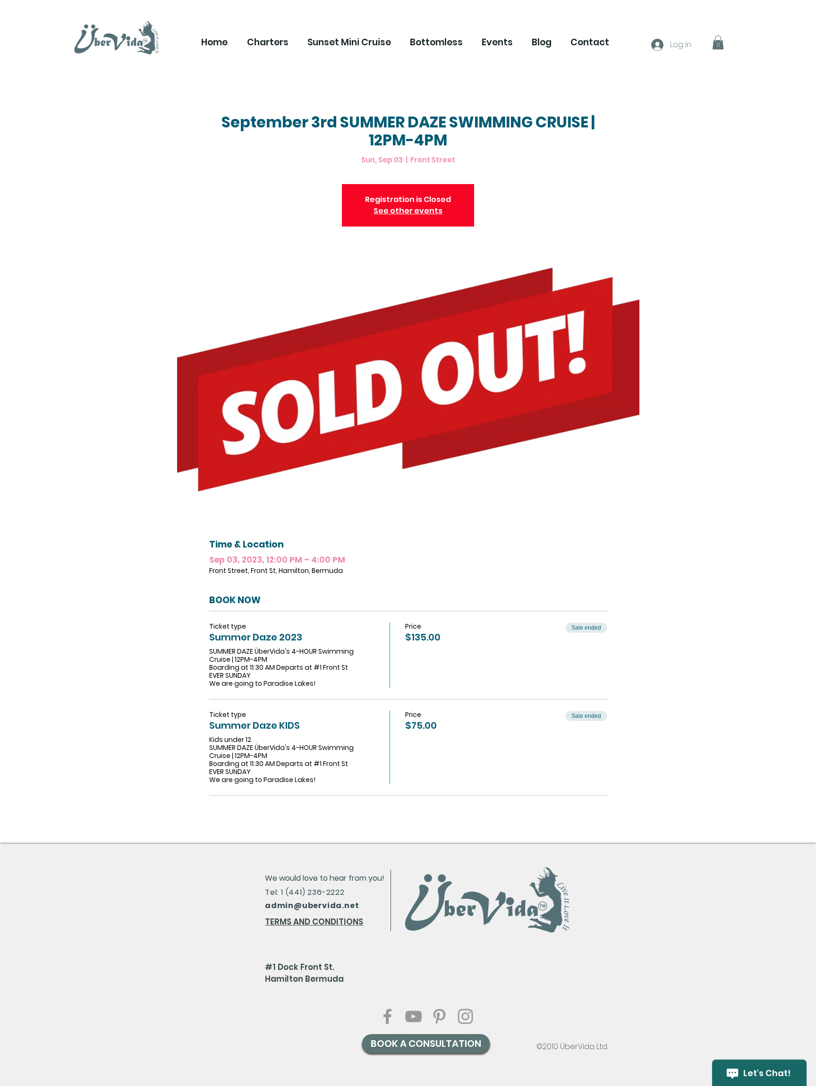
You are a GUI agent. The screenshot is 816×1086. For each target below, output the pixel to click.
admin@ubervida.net (312, 905)
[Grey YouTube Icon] (413, 1016)
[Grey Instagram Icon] (465, 1016)
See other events (408, 210)
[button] (267, 42)
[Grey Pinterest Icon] (439, 1016)
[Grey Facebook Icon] (387, 1016)
